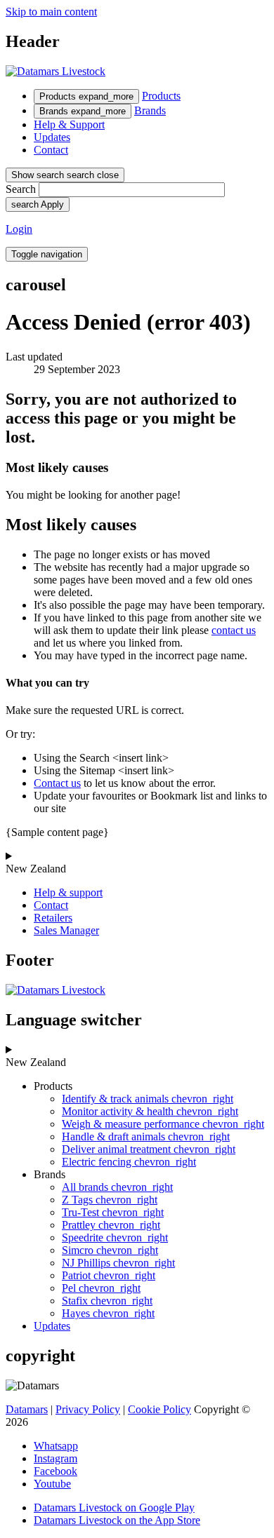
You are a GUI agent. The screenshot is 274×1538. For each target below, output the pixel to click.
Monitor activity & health (150, 1111)
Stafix (107, 1301)
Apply (37, 204)
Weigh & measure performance (163, 1124)
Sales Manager (66, 930)
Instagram (55, 1458)
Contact (51, 150)
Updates (52, 137)
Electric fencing (129, 1162)
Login (19, 229)
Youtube (52, 1484)
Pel (101, 1288)
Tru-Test (113, 1212)
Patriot (108, 1275)
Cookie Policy (159, 1409)
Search (21, 189)
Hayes (108, 1313)
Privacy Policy (88, 1409)
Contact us (57, 783)
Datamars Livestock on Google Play (114, 1507)
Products (86, 96)
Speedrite (115, 1237)
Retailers (53, 918)
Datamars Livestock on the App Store (117, 1520)
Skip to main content (51, 12)
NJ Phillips (118, 1263)
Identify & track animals (147, 1099)
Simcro (110, 1250)
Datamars (27, 1409)
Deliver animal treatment (148, 1149)
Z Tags (109, 1200)
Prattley (111, 1225)
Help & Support (69, 124)
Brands (82, 111)
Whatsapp (56, 1446)
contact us (233, 630)
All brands (117, 1187)
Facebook (55, 1471)
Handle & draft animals (146, 1136)
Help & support (68, 892)
